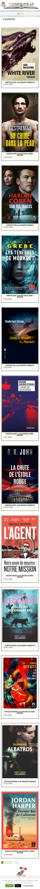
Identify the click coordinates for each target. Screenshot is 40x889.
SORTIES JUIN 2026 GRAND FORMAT (19, 225)
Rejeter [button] (18, 885)
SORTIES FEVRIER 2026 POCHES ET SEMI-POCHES (20, 712)
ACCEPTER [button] (9, 885)
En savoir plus (28, 885)
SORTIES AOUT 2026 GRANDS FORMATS (20, 82)
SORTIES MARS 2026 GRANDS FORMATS (20, 645)
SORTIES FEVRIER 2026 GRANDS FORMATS (20, 781)
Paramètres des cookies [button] (24, 883)
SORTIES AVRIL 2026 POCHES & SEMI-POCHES (20, 434)
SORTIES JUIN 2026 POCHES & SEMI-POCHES (20, 154)
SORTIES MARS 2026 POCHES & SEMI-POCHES (20, 576)
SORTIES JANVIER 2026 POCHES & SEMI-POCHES (20, 852)
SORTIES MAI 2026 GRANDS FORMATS (20, 365)
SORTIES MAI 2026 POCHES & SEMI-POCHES (19, 296)
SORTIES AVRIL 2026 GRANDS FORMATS (20, 505)
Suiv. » (18, 862)
